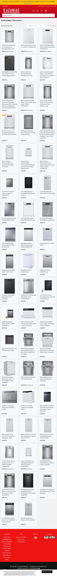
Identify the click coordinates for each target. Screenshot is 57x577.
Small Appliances (6, 539)
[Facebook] (36, 537)
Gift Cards (7, 557)
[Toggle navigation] (53, 10)
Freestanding (6, 20)
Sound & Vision (7, 548)
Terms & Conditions (21, 537)
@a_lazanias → (28, 3)
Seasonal (6, 550)
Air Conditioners (6, 553)
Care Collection (7, 555)
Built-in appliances (7, 541)
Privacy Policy (21, 539)
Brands (52, 6)
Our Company (41, 6)
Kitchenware (6, 546)
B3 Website (35, 568)
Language (5, 6)
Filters (5, 569)
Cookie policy (31, 575)
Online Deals (6, 537)
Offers (7, 559)
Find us (47, 6)
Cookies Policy (21, 541)
